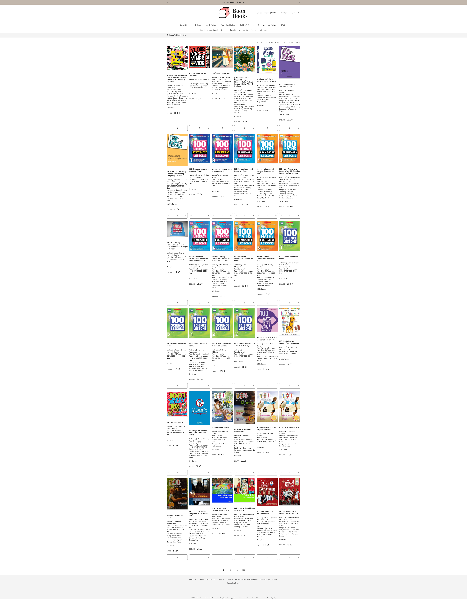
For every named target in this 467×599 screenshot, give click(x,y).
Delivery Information (207, 579)
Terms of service (244, 598)
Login (293, 13)
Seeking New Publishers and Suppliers (242, 579)
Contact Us (192, 579)
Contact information (258, 598)
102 (243, 570)
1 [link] (217, 570)
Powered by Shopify (218, 598)
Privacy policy (231, 598)
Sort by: (260, 42)
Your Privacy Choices (268, 579)
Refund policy (271, 598)
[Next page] (250, 570)
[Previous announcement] (167, 2)
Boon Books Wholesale (204, 598)
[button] (169, 13)
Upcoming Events (233, 583)
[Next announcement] (299, 2)
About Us (221, 579)
